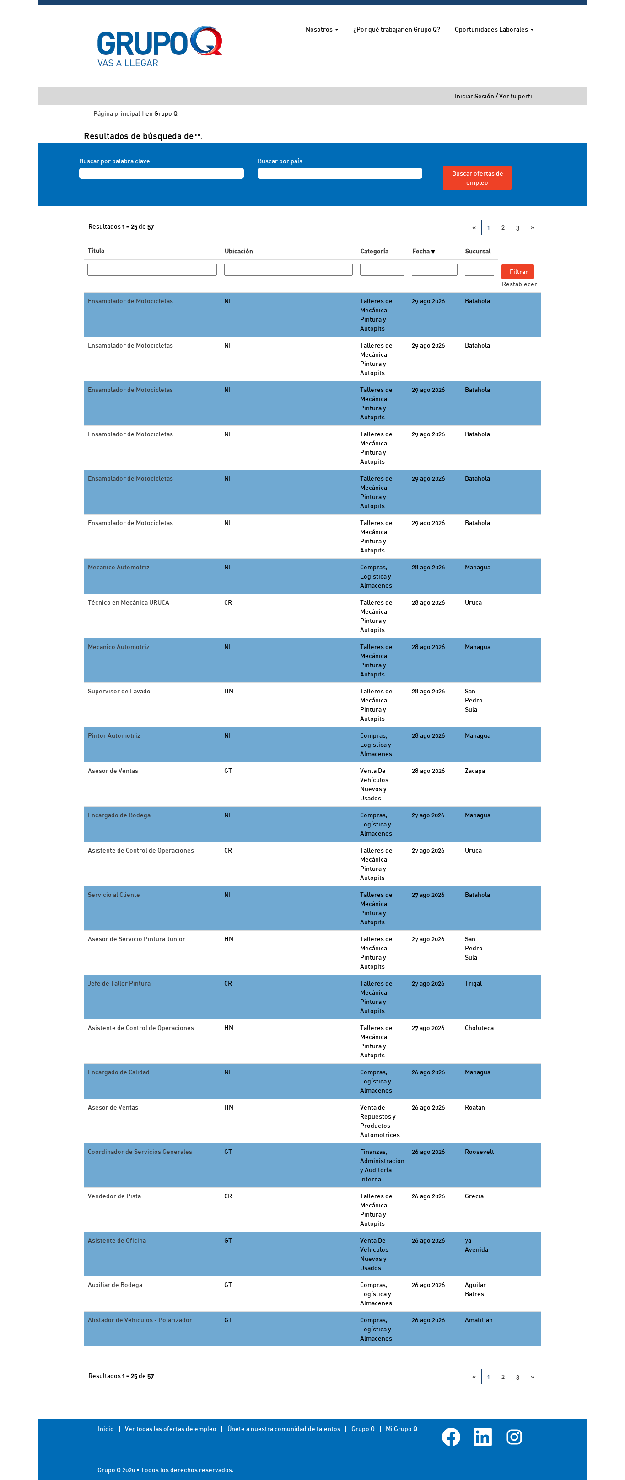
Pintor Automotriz (114, 735)
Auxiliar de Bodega (115, 1284)
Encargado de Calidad (119, 1072)
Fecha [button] (421, 251)
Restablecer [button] (519, 284)
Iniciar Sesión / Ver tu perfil (494, 96)
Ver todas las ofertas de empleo (170, 1428)
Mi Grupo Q (401, 1428)
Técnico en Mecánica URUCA (128, 602)
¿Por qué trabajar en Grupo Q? (396, 29)
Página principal (116, 113)
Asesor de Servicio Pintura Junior (136, 939)
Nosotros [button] (320, 29)
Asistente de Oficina (117, 1240)
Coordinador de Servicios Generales (140, 1151)
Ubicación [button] (239, 251)
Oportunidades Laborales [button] (492, 29)
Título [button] (96, 250)
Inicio (106, 1428)
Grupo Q (363, 1428)
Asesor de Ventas (113, 770)
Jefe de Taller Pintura (119, 983)
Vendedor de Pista (114, 1196)
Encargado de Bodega (119, 815)
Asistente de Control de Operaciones (141, 850)
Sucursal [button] (477, 251)
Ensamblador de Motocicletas (130, 301)
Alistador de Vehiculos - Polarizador (140, 1320)
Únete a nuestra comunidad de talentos (283, 1428)
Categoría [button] (374, 251)
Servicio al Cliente (114, 894)
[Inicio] (160, 46)
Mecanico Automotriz (119, 567)
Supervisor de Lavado (119, 691)
